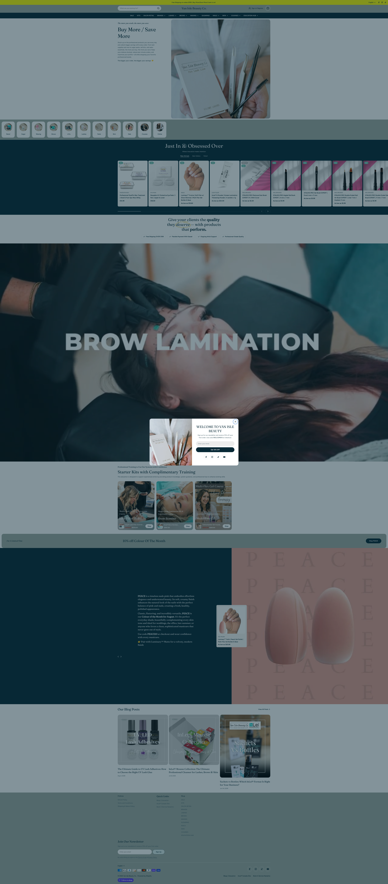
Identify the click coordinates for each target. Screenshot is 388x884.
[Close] (235, 422)
